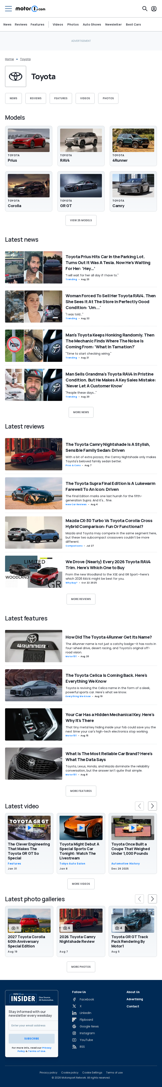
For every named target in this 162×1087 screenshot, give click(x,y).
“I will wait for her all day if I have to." (92, 275)
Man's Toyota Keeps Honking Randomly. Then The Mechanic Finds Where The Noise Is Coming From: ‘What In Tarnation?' (110, 341)
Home (9, 59)
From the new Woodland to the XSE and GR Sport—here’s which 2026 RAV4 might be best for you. (107, 576)
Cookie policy (69, 1072)
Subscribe (31, 1038)
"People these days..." (81, 393)
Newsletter (113, 24)
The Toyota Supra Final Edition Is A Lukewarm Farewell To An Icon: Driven (110, 486)
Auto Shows (92, 24)
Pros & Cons (73, 465)
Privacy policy (48, 1072)
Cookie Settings (92, 1072)
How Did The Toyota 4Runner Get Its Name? (109, 637)
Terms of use (114, 1072)
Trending (71, 279)
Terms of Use (36, 1051)
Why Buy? (71, 582)
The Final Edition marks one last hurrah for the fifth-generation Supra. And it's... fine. (104, 498)
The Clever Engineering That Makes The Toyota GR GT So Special (29, 850)
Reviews (21, 24)
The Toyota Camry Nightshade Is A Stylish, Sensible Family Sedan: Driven (108, 447)
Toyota (25, 59)
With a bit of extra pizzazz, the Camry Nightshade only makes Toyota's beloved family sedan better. (111, 459)
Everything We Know (78, 696)
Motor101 (71, 656)
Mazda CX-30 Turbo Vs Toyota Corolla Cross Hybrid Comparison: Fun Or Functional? (109, 523)
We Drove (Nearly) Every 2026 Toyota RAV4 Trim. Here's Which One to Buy (108, 564)
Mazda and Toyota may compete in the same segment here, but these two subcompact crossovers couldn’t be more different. (111, 537)
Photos (73, 24)
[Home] (30, 8)
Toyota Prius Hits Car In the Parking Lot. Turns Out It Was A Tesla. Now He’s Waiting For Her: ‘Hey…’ (108, 262)
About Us (133, 992)
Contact (133, 1006)
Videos (58, 24)
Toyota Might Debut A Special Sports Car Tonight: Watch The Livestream (79, 850)
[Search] (144, 8)
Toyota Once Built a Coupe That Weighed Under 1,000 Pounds (130, 848)
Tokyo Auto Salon (72, 863)
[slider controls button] (139, 806)
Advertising (135, 999)
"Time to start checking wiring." (88, 353)
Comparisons (74, 545)
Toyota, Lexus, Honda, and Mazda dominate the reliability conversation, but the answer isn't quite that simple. (107, 768)
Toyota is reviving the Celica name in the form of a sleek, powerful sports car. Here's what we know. (108, 690)
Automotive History (125, 863)
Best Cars (133, 24)
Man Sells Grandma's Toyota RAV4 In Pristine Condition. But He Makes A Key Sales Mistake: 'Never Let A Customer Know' (111, 380)
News (7, 24)
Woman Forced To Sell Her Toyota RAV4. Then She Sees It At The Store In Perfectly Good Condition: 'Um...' (111, 301)
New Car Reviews (76, 504)
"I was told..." (74, 314)
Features (37, 24)
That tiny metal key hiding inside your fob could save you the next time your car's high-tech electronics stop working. (111, 729)
